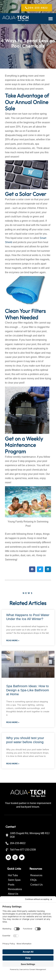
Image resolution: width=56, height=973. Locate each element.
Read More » (12, 640)
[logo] (15, 18)
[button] (50, 18)
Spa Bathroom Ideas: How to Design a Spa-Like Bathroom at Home (27, 690)
